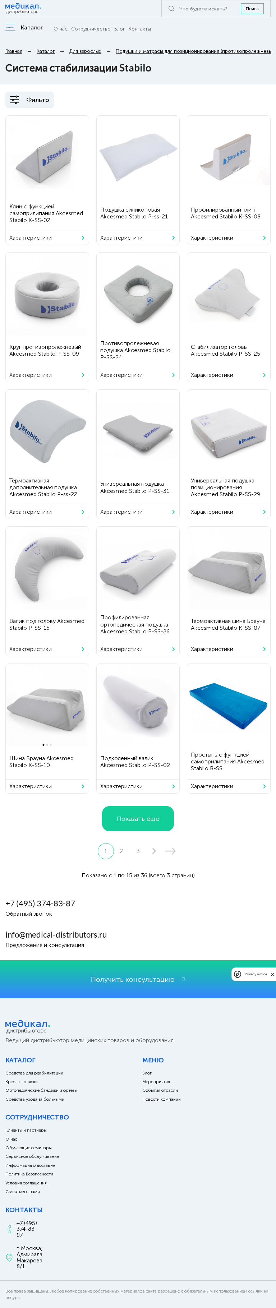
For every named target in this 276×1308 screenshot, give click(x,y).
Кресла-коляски (21, 1081)
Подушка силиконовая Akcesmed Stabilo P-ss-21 (134, 213)
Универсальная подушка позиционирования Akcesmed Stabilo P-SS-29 (225, 487)
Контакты (140, 29)
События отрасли (160, 1090)
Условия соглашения (26, 1182)
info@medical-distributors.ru (56, 934)
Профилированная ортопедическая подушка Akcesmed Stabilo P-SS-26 (135, 624)
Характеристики (30, 237)
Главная (13, 51)
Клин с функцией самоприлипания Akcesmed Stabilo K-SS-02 (46, 213)
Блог (119, 29)
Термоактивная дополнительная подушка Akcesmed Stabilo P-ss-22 (43, 487)
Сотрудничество (91, 29)
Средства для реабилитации (34, 1073)
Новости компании (161, 1099)
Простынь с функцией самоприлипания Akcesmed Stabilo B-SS (227, 761)
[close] (272, 974)
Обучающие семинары (28, 1147)
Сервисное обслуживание (32, 1156)
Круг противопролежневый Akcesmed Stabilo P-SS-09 (45, 350)
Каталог (46, 51)
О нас (61, 29)
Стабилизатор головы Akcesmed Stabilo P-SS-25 (225, 350)
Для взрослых (85, 51)
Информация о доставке (30, 1165)
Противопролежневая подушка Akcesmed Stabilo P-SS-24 (135, 350)
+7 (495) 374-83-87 (40, 903)
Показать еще (138, 819)
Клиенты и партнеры (26, 1130)
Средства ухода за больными (34, 1099)
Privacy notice (256, 974)
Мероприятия (156, 1081)
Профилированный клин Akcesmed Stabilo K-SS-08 (226, 213)
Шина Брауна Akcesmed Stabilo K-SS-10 (41, 761)
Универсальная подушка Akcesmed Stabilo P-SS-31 (134, 487)
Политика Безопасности (29, 1174)
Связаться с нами (22, 1191)
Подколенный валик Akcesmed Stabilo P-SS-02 (135, 761)
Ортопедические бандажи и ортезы (41, 1090)
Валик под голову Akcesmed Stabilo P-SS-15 (46, 624)
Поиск (252, 8)
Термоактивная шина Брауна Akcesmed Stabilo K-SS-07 (228, 624)
